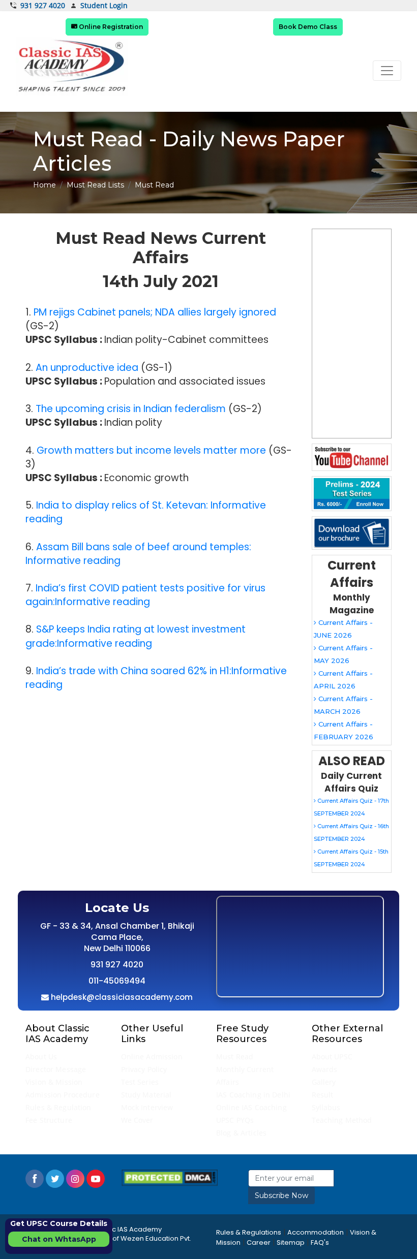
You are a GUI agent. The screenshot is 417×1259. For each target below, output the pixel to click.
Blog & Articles (241, 1133)
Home (44, 185)
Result (323, 1094)
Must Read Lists (95, 185)
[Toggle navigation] (387, 70)
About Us (41, 1056)
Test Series (140, 1082)
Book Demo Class (308, 26)
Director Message (55, 1069)
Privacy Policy (144, 1069)
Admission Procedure (62, 1094)
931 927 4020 (42, 6)
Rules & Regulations (248, 1232)
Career (259, 1242)
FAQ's (320, 1242)
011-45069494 (116, 981)
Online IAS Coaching (251, 1107)
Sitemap (291, 1242)
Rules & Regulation (58, 1107)
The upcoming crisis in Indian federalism (131, 409)
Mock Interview (147, 1107)
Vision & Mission (53, 1082)
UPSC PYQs (235, 1120)
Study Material (146, 1094)
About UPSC (332, 1056)
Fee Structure (48, 1120)
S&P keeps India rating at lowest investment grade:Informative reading (135, 636)
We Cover (137, 1120)
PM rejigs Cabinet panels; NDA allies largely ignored (155, 312)
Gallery (324, 1082)
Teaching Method (342, 1120)
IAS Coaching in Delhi (253, 1094)
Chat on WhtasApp (59, 1239)
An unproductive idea (87, 367)
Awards (325, 1069)
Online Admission (152, 1056)
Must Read (234, 1056)
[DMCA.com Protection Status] (169, 1177)
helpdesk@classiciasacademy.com (121, 997)
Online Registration (110, 26)
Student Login (104, 6)
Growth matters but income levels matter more (151, 450)
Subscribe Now (281, 1195)
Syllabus (326, 1107)
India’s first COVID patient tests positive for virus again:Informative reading (145, 595)
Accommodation (315, 1232)
